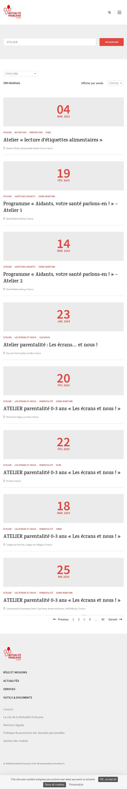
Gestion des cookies (15, 741)
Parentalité (46, 401)
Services (9, 689)
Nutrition (20, 132)
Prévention (35, 132)
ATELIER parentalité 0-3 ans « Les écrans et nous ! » (62, 409)
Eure (48, 132)
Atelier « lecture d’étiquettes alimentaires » (53, 140)
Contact (8, 709)
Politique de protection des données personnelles (34, 733)
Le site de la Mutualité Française (23, 717)
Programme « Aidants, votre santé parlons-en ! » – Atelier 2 (60, 278)
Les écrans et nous (25, 337)
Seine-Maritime (47, 196)
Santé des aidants (25, 196)
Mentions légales (13, 725)
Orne (59, 528)
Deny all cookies (54, 784)
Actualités (11, 681)
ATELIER (7, 132)
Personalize (76, 784)
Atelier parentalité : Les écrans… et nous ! (50, 345)
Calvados (44, 337)
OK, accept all (108, 779)
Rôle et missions (15, 672)
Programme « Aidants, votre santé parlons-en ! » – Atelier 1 (60, 207)
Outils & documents (17, 697)
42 (102, 619)
